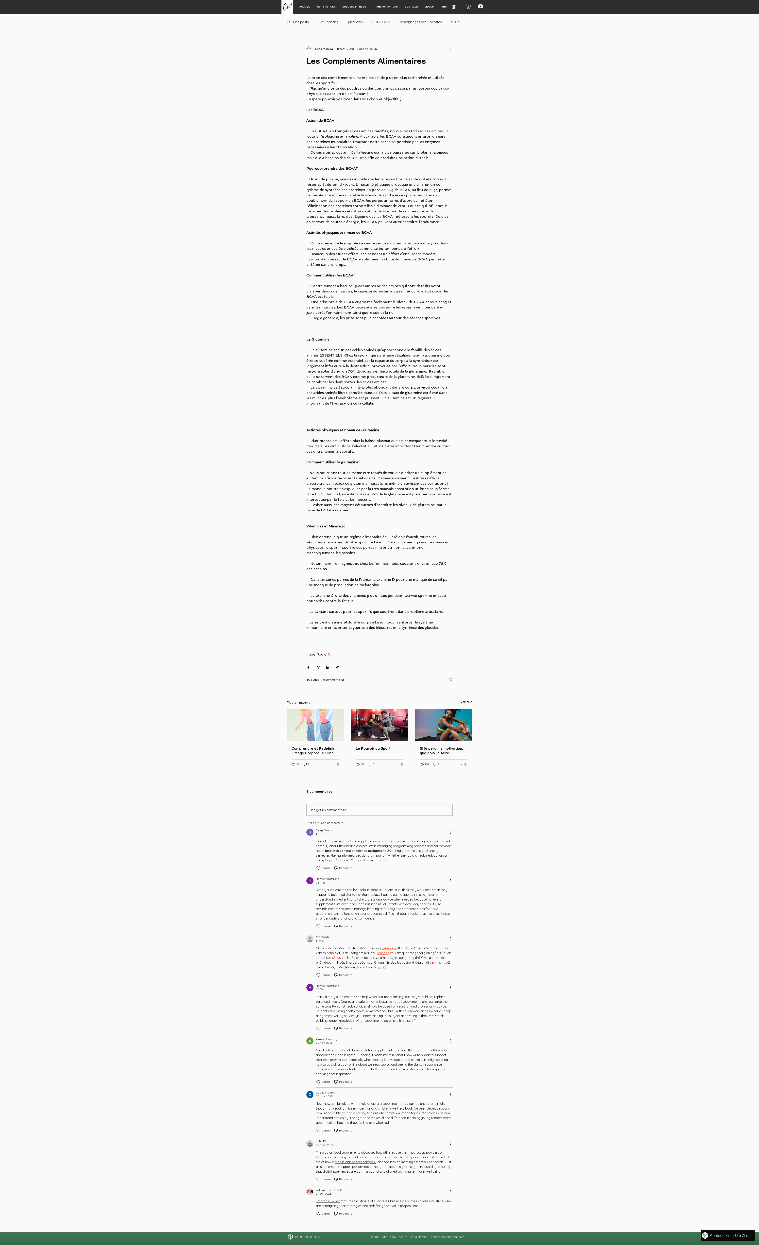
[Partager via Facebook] (308, 667)
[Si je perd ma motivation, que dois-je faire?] (443, 725)
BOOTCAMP (381, 22)
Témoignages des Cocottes (420, 22)
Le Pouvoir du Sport (373, 748)
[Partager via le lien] (337, 667)
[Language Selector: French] (456, 7)
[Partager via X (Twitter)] (318, 667)
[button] (468, 7)
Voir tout (466, 701)
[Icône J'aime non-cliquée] (318, 868)
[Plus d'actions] (450, 49)
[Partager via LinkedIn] (327, 667)
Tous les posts (298, 22)
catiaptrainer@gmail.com (447, 1237)
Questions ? (355, 22)
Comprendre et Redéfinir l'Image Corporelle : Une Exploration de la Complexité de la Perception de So (313, 750)
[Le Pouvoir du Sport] (379, 725)
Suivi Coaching (328, 22)
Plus (453, 22)
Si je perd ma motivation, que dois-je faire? (441, 750)
